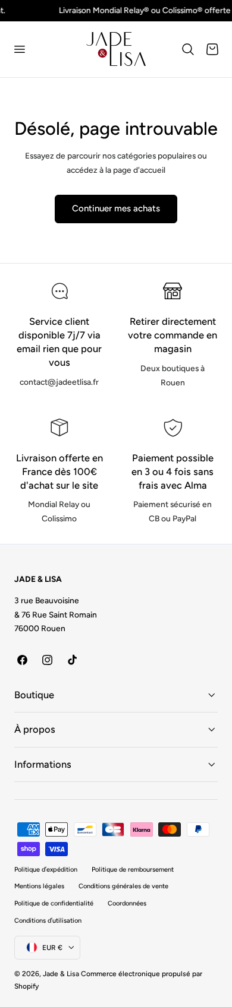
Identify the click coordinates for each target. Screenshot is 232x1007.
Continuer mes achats (116, 208)
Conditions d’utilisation (47, 920)
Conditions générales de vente (123, 886)
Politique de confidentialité (53, 903)
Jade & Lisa (61, 974)
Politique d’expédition (45, 869)
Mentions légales (39, 886)
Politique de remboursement (133, 869)
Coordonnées (127, 903)
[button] (19, 49)
